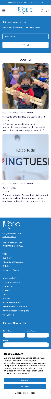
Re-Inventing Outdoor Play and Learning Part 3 (23, 117)
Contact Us (7, 286)
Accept (25, 380)
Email (5, 341)
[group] (25, 2)
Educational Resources (13, 262)
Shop (4, 253)
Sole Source (8, 314)
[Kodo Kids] (25, 10)
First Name (7, 331)
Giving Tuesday (9, 188)
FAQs (5, 294)
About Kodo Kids (10, 278)
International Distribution (14, 306)
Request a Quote (10, 270)
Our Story (7, 258)
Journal (25, 59)
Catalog (6, 266)
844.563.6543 (9, 236)
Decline (25, 386)
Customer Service (11, 282)
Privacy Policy (22, 373)
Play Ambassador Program (15, 310)
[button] (42, 10)
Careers (6, 290)
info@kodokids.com (11, 233)
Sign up (25, 45)
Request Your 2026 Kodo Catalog (25, 2)
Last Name (31, 331)
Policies (6, 298)
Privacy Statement (11, 302)
